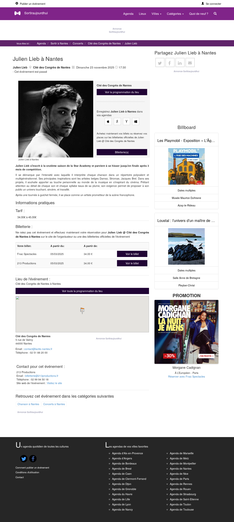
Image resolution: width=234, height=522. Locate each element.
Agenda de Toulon (180, 504)
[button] (211, 3)
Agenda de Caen (122, 473)
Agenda (128, 14)
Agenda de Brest (121, 468)
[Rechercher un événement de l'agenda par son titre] (216, 13)
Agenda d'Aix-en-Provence (127, 453)
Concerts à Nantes (54, 404)
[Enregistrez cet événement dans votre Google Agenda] (117, 121)
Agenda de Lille (121, 499)
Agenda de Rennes (181, 484)
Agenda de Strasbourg (183, 494)
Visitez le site (54, 383)
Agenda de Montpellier (183, 463)
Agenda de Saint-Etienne (184, 499)
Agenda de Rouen (180, 489)
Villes (156, 14)
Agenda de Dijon (121, 484)
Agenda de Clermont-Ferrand (129, 479)
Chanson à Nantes (28, 404)
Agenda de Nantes (180, 468)
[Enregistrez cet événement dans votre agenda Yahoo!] (126, 121)
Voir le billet (132, 254)
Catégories (174, 14)
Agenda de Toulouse (182, 509)
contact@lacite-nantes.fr (38, 349)
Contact (20, 477)
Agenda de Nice (179, 473)
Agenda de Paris (179, 479)
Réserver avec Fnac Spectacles (186, 376)
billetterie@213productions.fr (41, 376)
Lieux (142, 14)
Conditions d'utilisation (27, 472)
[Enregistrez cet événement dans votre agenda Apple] (108, 121)
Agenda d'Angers (122, 458)
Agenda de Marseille (182, 453)
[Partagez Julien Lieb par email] (190, 62)
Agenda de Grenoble (124, 489)
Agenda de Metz (179, 458)
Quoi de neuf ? (198, 14)
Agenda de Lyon (121, 504)
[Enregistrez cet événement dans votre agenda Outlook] (135, 121)
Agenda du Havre (122, 494)
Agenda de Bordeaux (124, 463)
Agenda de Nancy (122, 509)
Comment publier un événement (32, 467)
